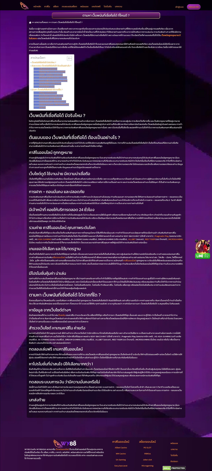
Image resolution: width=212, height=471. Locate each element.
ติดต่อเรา (174, 461)
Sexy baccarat (120, 465)
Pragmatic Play (162, 236)
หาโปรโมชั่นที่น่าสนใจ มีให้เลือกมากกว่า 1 (52, 101)
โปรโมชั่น (108, 6)
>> (32, 22)
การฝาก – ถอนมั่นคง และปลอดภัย (51, 74)
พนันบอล (84, 6)
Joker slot (147, 459)
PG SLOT (147, 447)
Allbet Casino (121, 447)
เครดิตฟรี (96, 6)
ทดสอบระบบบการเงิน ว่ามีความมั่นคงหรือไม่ (54, 104)
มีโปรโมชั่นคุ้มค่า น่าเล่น (46, 86)
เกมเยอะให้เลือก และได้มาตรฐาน (50, 83)
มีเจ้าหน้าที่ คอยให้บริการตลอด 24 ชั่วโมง (53, 77)
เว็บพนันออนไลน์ (62, 449)
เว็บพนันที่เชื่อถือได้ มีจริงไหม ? (44, 62)
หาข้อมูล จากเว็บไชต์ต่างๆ (48, 92)
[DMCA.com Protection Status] (174, 468)
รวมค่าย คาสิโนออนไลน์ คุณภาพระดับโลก (53, 80)
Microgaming (147, 465)
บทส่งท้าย (42, 107)
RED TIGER (150, 239)
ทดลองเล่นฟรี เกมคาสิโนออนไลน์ (50, 98)
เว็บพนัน (61, 315)
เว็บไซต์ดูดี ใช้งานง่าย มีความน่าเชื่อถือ (52, 71)
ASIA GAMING (44, 239)
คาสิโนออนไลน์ (129, 260)
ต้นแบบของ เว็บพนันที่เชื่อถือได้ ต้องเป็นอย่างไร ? (51, 65)
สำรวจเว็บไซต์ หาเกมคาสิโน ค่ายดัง (51, 95)
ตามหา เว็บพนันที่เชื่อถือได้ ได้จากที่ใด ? (47, 89)
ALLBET (132, 239)
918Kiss (147, 453)
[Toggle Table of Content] (68, 58)
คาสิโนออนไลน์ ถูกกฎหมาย (48, 69)
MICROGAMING (175, 239)
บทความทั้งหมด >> (42, 22)
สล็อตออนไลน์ (58, 257)
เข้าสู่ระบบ (179, 6)
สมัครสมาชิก (193, 6)
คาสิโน (47, 6)
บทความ (118, 6)
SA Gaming (121, 459)
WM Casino (121, 453)
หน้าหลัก (37, 6)
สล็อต (56, 6)
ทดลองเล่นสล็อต (69, 6)
